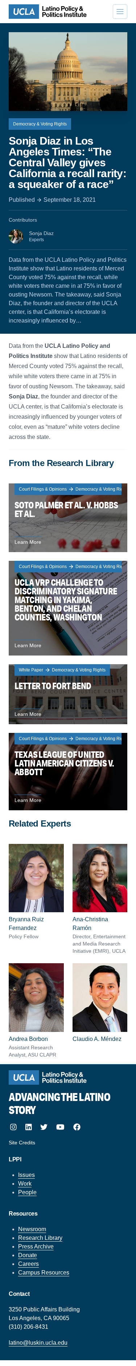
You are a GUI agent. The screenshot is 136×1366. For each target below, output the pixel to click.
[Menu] (120, 11)
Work (25, 1184)
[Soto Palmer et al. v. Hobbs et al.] (68, 517)
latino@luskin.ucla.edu (38, 1343)
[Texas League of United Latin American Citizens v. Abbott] (68, 771)
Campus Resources (43, 1272)
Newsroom (32, 1229)
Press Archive (36, 1246)
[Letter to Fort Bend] (68, 694)
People (27, 1192)
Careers (28, 1264)
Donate (27, 1255)
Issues (26, 1175)
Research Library (40, 1238)
